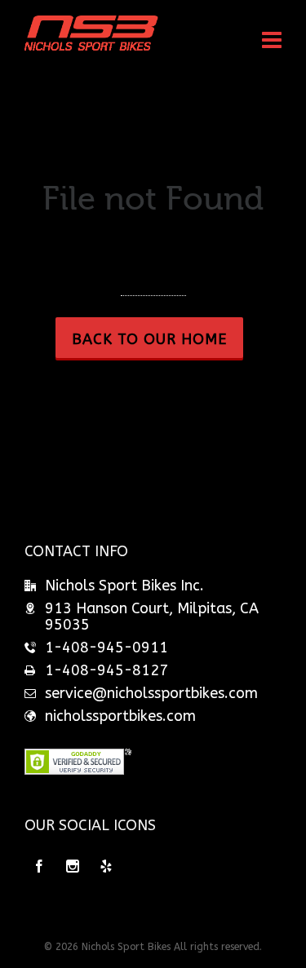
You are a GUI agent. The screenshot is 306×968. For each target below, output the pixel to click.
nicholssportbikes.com (120, 716)
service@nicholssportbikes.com (151, 693)
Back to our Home (149, 339)
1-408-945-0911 (106, 647)
